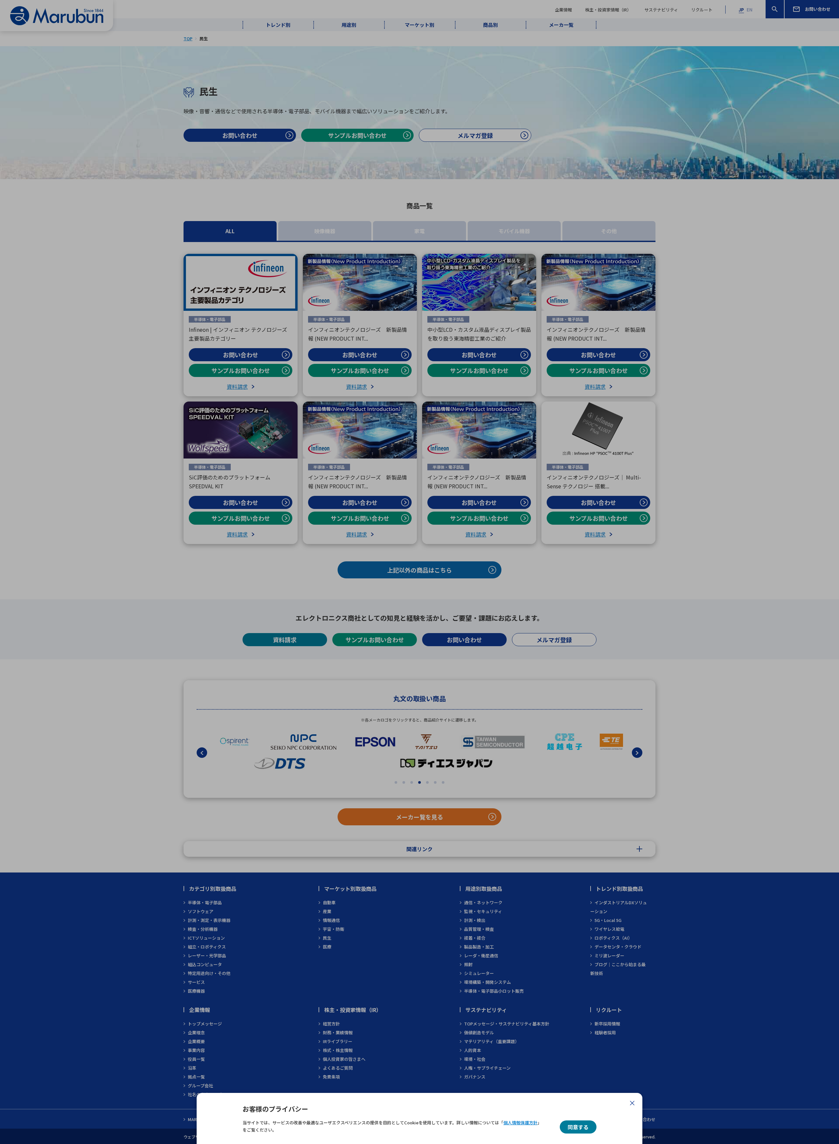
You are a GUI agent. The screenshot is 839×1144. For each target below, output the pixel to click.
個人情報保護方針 (520, 1122)
